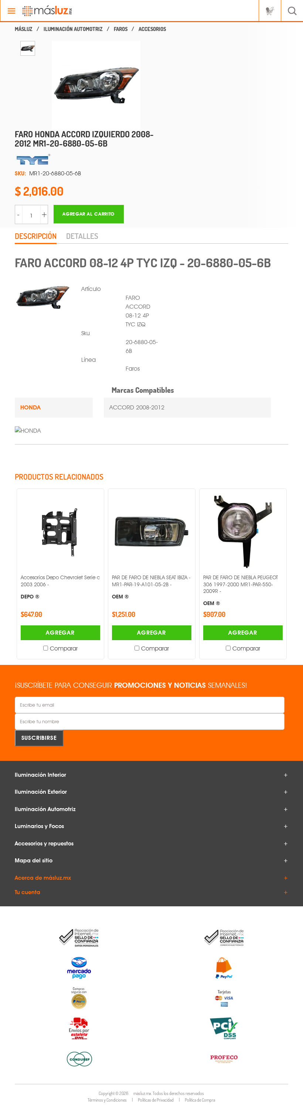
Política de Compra (200, 1100)
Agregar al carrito (88, 214)
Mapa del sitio (33, 860)
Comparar (64, 648)
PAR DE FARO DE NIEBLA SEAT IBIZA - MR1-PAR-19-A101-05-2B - (151, 587)
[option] (27, 48)
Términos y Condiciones (107, 1100)
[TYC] (89, 159)
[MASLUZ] (24, 29)
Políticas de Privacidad (156, 1100)
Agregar (60, 632)
